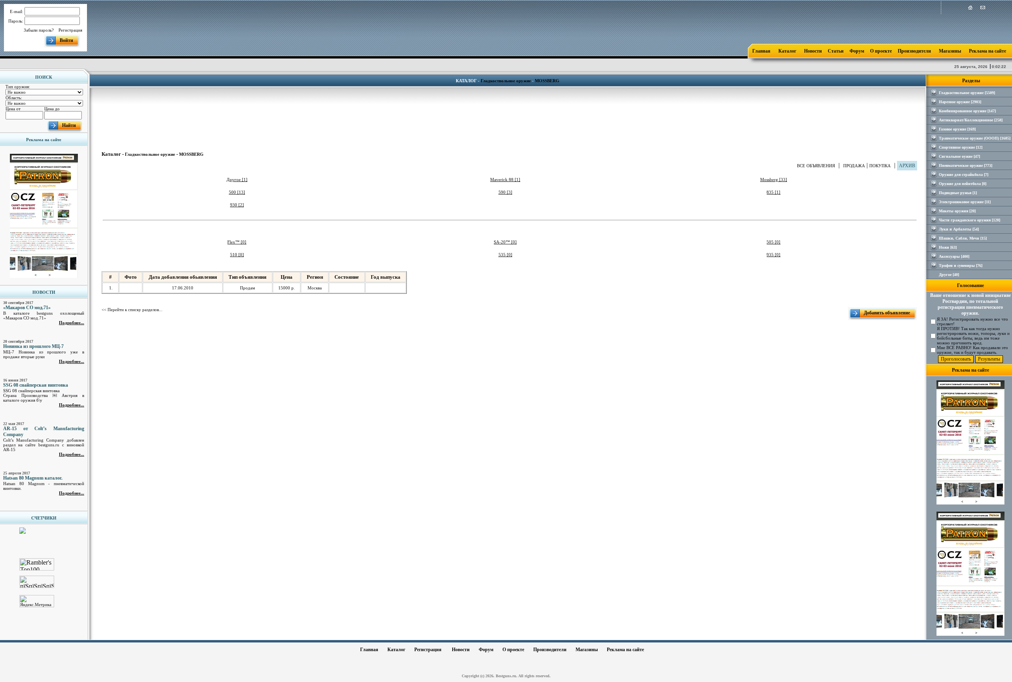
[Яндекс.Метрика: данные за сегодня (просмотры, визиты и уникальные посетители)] (36, 601)
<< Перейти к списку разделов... (132, 309)
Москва (315, 287)
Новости (813, 51)
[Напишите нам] (982, 8)
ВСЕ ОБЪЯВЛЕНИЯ (816, 165)
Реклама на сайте (987, 51)
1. (111, 287)
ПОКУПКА (880, 165)
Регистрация (70, 30)
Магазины (950, 51)
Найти (69, 125)
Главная (761, 51)
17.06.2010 (182, 287)
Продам (247, 287)
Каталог (787, 51)
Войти (66, 40)
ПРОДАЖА (854, 165)
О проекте (881, 51)
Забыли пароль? (39, 30)
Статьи (836, 51)
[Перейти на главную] (970, 8)
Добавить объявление (887, 312)
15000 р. (286, 287)
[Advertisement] (509, 114)
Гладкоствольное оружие (506, 80)
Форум (857, 51)
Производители (914, 51)
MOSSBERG (547, 80)
